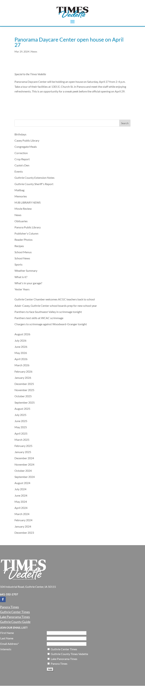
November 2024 (24, 464)
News (34, 51)
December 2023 (24, 532)
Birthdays (20, 134)
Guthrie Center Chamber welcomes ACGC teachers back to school (54, 299)
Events (18, 171)
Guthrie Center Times (15, 612)
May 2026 (20, 352)
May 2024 (20, 501)
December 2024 (24, 458)
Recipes (19, 246)
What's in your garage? (28, 283)
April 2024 (20, 507)
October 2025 (23, 396)
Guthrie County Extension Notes (34, 177)
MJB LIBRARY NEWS (27, 202)
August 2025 (22, 408)
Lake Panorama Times (15, 617)
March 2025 (21, 439)
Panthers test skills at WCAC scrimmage (38, 318)
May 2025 (20, 427)
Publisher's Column (26, 233)
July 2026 (20, 340)
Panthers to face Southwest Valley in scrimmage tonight (48, 311)
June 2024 (20, 495)
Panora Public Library (27, 227)
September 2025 (24, 402)
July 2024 (20, 489)
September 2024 (24, 476)
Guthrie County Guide (15, 622)
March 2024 (21, 514)
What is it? (20, 277)
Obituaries (21, 221)
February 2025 (23, 445)
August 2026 (22, 334)
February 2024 (23, 520)
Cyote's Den (21, 165)
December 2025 (24, 383)
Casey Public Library (26, 140)
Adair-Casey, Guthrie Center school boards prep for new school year (55, 305)
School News (22, 258)
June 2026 (20, 346)
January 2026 (22, 377)
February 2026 (23, 371)
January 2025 (22, 452)
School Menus (23, 252)
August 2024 (22, 483)
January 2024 (22, 526)
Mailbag (19, 190)
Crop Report (22, 159)
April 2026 (20, 359)
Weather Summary (25, 270)
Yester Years (22, 289)
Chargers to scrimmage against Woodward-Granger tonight (50, 324)
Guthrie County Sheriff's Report (33, 184)
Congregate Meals (25, 146)
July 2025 (20, 414)
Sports (18, 264)
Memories (20, 196)
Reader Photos (23, 239)
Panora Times (9, 607)
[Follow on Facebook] (3, 599)
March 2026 (21, 365)
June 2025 (20, 421)
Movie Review (23, 208)
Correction (21, 153)
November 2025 (24, 390)
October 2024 (23, 470)
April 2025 (20, 433)
